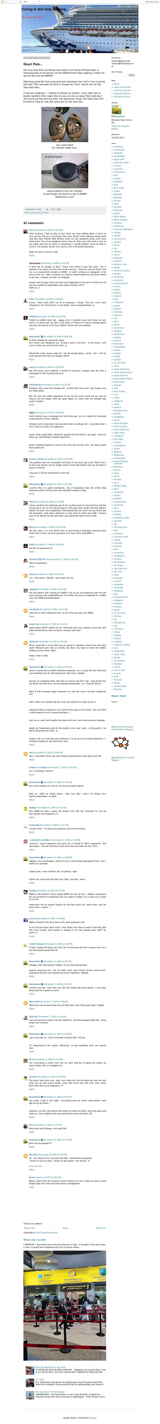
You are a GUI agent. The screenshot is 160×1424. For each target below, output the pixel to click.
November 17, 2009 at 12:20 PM (58, 857)
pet (115, 524)
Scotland (118, 578)
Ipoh (116, 388)
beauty (117, 191)
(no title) (39, 1379)
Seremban (118, 584)
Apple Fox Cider (121, 162)
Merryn (32, 527)
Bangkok (118, 181)
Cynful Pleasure (36, 944)
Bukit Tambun (120, 220)
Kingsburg (119, 417)
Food (116, 299)
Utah (116, 676)
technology (119, 651)
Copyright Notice (122, 93)
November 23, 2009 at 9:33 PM (53, 1154)
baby (116, 175)
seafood (117, 581)
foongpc (33, 890)
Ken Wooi (33, 1154)
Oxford (117, 495)
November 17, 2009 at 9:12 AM (53, 609)
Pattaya (117, 511)
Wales (117, 683)
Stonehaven (119, 622)
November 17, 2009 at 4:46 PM (58, 1034)
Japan (117, 397)
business (118, 223)
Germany (118, 315)
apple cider (119, 159)
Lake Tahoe (119, 433)
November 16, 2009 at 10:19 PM (56, 385)
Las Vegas (118, 439)
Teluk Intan (119, 654)
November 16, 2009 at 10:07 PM (49, 367)
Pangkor (118, 498)
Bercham (118, 197)
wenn (31, 367)
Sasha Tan (34, 624)
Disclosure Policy (122, 96)
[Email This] (51, 209)
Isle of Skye (119, 391)
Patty (31, 230)
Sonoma (117, 606)
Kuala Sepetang (121, 429)
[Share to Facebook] (58, 209)
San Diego (118, 565)
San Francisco (120, 568)
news (116, 482)
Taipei (117, 632)
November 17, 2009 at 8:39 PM (57, 1097)
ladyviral (33, 1016)
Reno (116, 549)
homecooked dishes (123, 378)
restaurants (119, 556)
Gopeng (117, 337)
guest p (117, 340)
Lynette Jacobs (36, 459)
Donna (32, 574)
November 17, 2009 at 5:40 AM (64, 559)
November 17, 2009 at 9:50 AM (58, 667)
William (33, 316)
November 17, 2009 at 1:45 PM (51, 918)
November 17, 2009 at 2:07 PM (57, 961)
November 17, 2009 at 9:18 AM (53, 624)
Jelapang (118, 401)
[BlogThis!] (53, 209)
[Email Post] (47, 209)
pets (116, 530)
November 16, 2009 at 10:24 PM (49, 412)
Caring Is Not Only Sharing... (45, 9)
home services (121, 375)
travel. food (119, 670)
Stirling (117, 616)
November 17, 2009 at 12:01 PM (66, 840)
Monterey (118, 467)
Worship (118, 689)
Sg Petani (118, 587)
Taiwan (117, 638)
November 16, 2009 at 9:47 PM (55, 263)
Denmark (118, 258)
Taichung (118, 629)
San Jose (118, 571)
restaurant (119, 552)
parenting (118, 505)
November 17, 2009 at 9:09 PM (48, 1125)
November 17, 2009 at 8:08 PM (51, 1077)
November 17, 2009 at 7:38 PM (49, 1059)
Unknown (34, 641)
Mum (116, 473)
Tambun (118, 641)
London (117, 442)
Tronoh (117, 673)
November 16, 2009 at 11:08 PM (50, 502)
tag (115, 625)
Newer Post (29, 1228)
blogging (118, 210)
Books (116, 213)
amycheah (34, 609)
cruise (117, 254)
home (116, 366)
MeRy (32, 544)
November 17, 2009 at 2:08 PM (57, 984)
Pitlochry (118, 533)
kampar (117, 407)
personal (44, 213)
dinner (117, 267)
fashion (117, 293)
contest (117, 251)
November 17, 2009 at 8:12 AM (52, 589)
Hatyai (117, 350)
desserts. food (120, 264)
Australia (118, 169)
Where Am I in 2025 (34, 1240)
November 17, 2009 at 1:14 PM (51, 890)
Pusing (117, 540)
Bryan (32, 1177)
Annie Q (33, 918)
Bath (116, 185)
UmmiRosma (35, 385)
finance (117, 296)
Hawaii (117, 353)
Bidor (116, 204)
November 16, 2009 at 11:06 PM (58, 484)
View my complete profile (121, 127)
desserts (118, 261)
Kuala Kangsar (121, 423)
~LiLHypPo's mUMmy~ (40, 840)
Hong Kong (119, 382)
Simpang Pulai (121, 597)
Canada (117, 232)
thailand (118, 664)
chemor (117, 242)
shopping (118, 591)
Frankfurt (118, 302)
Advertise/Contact (122, 90)
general (117, 309)
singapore (118, 600)
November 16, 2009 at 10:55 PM (58, 459)
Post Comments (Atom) (47, 1232)
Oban (116, 489)
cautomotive (120, 239)
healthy (117, 359)
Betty (31, 1059)
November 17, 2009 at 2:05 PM (59, 944)
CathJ (32, 299)
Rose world (34, 1001)
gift (115, 318)
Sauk (116, 575)
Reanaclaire (34, 336)
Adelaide (118, 153)
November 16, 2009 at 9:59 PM (51, 316)
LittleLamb (34, 825)
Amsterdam (119, 156)
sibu (116, 594)
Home (65, 1228)
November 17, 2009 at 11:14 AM (52, 807)
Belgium (118, 194)
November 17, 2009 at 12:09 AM (49, 544)
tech (116, 648)
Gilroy (117, 324)
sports (117, 610)
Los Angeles (119, 445)
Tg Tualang (119, 660)
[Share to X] (56, 209)
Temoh (117, 657)
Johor (116, 404)
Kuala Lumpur (120, 426)
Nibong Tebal (120, 486)
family (117, 289)
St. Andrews (119, 613)
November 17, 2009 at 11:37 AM (54, 825)
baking (117, 178)
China (116, 245)
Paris (116, 508)
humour (117, 385)
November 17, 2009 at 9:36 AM (53, 641)
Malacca (118, 452)
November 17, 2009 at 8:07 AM (50, 574)
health (117, 356)
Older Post (101, 1228)
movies (117, 470)
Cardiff (117, 235)
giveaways (119, 328)
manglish (33, 589)
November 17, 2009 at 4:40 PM (52, 1016)
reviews (117, 559)
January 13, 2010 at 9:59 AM (48, 1177)
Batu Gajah (119, 188)
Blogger (93, 1418)
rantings (118, 543)
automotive (119, 172)
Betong (117, 200)
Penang (117, 514)
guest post (119, 343)
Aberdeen (118, 146)
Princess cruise (121, 537)
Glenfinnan (119, 334)
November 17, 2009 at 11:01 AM (62, 767)
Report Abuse (119, 696)
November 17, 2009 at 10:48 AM (48, 752)
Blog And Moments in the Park (50, 1367)
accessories (35, 213)
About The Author (122, 87)
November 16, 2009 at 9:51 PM (49, 299)
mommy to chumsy (38, 767)
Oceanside (118, 492)
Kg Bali (117, 413)
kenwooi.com (35, 1166)
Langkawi (118, 436)
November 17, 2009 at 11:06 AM (58, 782)
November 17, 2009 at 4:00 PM (54, 1001)
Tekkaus (33, 807)
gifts (116, 321)
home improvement (123, 372)
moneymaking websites (121, 462)
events (117, 286)
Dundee (117, 274)
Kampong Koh (120, 410)
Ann (31, 752)
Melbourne (119, 455)
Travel (117, 667)
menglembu (119, 458)
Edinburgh (119, 277)
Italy (116, 394)
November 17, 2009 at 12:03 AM (51, 527)
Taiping (117, 635)
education (118, 280)
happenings (119, 347)
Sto (115, 619)
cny (115, 248)
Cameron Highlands (123, 229)
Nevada (117, 479)
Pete (31, 1125)
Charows (33, 1077)
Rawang (117, 546)
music (117, 476)
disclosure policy (122, 270)
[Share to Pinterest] (60, 209)
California (118, 226)
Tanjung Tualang (122, 645)
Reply (32, 255)
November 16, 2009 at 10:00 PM (58, 336)
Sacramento (119, 562)
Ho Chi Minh (120, 363)
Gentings (118, 312)
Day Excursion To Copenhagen (49, 1392)
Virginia (118, 680)
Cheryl (32, 502)
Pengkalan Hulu (121, 517)
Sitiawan (118, 603)
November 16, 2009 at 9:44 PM (49, 230)
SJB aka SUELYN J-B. (39, 559)
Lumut (117, 448)
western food (120, 686)
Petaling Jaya (120, 527)
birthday (118, 207)
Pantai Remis (120, 502)
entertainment (121, 283)
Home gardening (122, 369)
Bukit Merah (120, 216)
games (117, 305)
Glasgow (118, 331)
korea (116, 420)
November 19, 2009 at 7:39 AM (58, 1140)
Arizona (117, 166)
